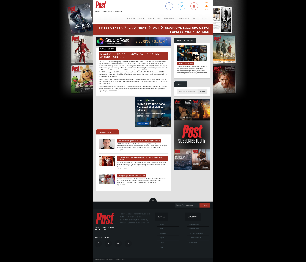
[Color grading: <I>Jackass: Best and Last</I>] (107, 179)
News (161, 229)
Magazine (163, 233)
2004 (156, 27)
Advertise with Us (195, 238)
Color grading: (131, 176)
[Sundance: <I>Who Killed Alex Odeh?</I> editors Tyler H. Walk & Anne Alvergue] (107, 161)
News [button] (141, 18)
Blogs (162, 247)
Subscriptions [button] (168, 18)
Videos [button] (150, 18)
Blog (158, 18)
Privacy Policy (194, 229)
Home (162, 224)
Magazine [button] (130, 18)
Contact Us (203, 18)
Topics (162, 238)
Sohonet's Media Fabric (185, 63)
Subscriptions (194, 224)
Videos (162, 242)
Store (195, 18)
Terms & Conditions (196, 233)
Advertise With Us (183, 18)
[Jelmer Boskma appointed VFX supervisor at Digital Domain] (107, 144)
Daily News (138, 27)
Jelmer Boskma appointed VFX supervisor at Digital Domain (139, 141)
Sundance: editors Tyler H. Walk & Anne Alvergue (140, 158)
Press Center (111, 27)
